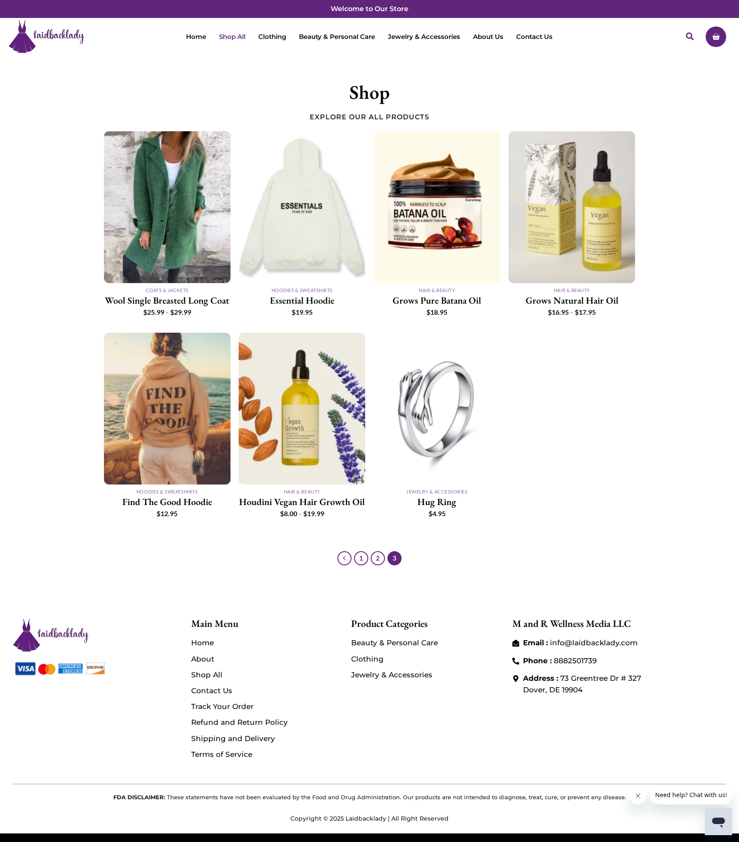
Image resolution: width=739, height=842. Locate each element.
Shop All (232, 36)
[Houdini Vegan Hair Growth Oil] (302, 409)
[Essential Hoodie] (302, 207)
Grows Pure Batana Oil (437, 301)
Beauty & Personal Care (337, 36)
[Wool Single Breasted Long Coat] (167, 207)
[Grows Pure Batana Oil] (437, 207)
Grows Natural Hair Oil (572, 301)
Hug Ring (436, 502)
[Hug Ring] (437, 409)
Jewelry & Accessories (424, 36)
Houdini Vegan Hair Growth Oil (302, 502)
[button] (690, 37)
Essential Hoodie (302, 301)
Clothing (272, 36)
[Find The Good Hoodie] (167, 409)
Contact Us (534, 36)
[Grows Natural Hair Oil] (571, 207)
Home (196, 36)
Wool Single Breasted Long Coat (167, 301)
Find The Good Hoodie (167, 502)
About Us (488, 36)
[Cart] (716, 37)
